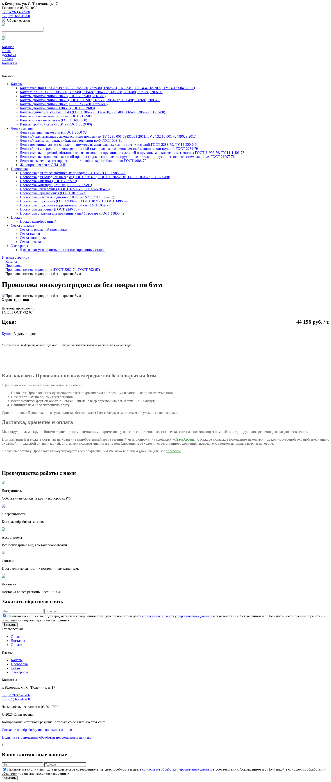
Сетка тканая (30, 233)
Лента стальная (22, 128)
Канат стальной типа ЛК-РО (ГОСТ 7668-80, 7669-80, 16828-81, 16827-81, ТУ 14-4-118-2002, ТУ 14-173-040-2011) (107, 88)
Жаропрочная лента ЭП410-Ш (43, 165)
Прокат (16, 217)
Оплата (7, 59)
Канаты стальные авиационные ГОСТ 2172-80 (56, 116)
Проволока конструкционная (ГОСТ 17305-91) (56, 185)
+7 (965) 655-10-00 (16, 16)
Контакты (9, 63)
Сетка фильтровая (33, 238)
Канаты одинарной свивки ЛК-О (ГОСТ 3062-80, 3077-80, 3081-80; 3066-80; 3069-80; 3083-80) (92, 112)
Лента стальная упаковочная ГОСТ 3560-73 (53, 132)
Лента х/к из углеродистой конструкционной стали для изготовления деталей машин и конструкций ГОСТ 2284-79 (109, 148)
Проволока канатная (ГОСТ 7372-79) (48, 181)
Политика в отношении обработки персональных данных (46, 737)
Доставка (9, 55)
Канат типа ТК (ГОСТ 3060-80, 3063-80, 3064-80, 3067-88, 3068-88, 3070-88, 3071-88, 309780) (91, 92)
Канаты (17, 84)
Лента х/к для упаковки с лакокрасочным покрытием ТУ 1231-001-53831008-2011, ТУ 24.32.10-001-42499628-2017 (108, 136)
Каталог (8, 47)
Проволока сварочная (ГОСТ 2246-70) (49, 209)
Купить (7, 334)
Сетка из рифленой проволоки (43, 229)
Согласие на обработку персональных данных (37, 730)
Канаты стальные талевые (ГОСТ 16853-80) (53, 120)
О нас (6, 51)
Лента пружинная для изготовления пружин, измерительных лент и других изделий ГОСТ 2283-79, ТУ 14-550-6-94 (109, 144)
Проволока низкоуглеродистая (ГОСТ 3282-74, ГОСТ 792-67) (67, 197)
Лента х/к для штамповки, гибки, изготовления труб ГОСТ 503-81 (71, 140)
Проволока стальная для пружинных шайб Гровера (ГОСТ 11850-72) (72, 213)
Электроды (19, 246)
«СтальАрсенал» (185, 439)
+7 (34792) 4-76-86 (16, 12)
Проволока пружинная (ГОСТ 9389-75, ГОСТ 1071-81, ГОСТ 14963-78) (75, 201)
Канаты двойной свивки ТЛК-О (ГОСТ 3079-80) (57, 108)
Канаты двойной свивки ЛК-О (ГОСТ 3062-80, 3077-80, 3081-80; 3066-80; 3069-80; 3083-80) (90, 100)
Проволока (19, 169)
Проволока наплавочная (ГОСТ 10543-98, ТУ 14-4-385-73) (65, 189)
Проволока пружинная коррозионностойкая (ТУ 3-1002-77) (65, 205)
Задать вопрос (25, 334)
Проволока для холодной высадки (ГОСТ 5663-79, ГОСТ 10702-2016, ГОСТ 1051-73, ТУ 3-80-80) (95, 177)
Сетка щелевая (31, 242)
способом (173, 451)
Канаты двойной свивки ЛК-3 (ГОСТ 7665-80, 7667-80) (63, 96)
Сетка (15, 668)
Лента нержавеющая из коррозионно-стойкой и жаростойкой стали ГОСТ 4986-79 (83, 161)
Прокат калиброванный (38, 221)
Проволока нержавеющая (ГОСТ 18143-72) (53, 193)
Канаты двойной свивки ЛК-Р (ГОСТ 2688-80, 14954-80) (64, 104)
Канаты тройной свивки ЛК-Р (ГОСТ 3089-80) (56, 124)
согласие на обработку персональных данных (177, 616)
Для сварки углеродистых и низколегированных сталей (62, 250)
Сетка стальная (22, 225)
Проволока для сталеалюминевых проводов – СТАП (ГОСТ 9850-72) (73, 173)
